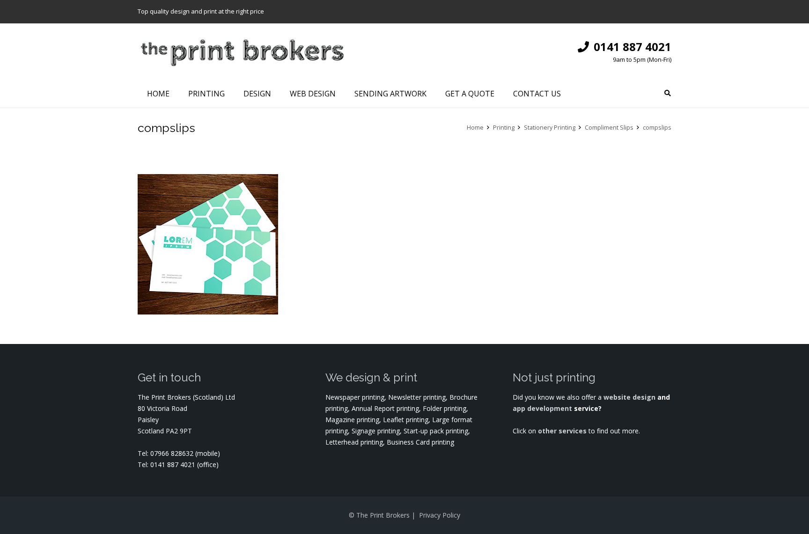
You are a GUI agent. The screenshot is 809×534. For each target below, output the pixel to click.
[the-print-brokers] (242, 51)
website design (629, 397)
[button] (667, 93)
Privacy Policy (439, 515)
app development (543, 408)
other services (562, 430)
